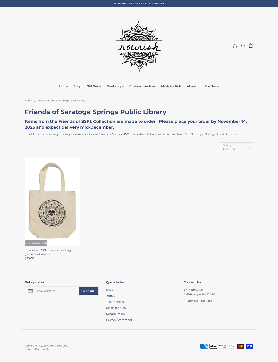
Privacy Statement (119, 320)
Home (63, 86)
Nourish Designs (57, 345)
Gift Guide (94, 86)
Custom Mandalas (142, 86)
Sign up (88, 291)
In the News (210, 86)
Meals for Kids (171, 86)
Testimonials (115, 302)
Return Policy (115, 314)
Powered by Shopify (37, 348)
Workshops (115, 86)
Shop (77, 86)
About (191, 86)
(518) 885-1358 (203, 300)
